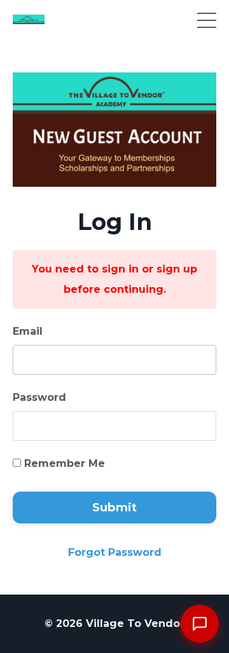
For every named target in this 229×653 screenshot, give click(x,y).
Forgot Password (115, 552)
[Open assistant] (200, 624)
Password (39, 397)
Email (28, 331)
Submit (114, 508)
